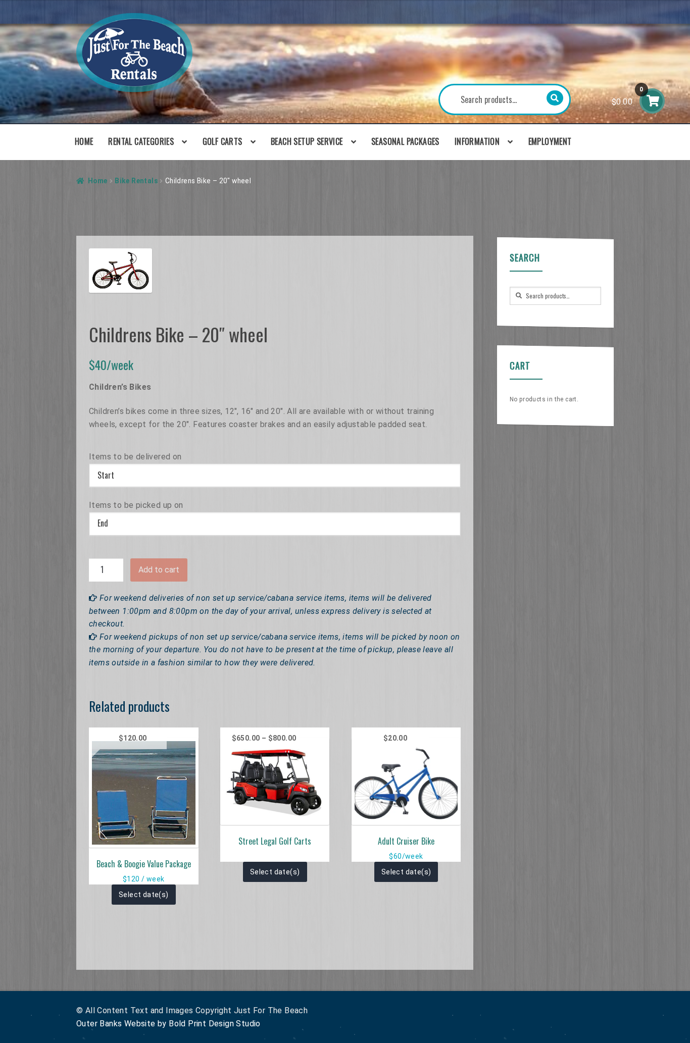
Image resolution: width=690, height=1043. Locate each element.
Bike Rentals (136, 181)
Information (477, 141)
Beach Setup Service (307, 141)
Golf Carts (222, 141)
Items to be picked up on (136, 505)
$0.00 (628, 96)
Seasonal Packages (405, 141)
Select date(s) (144, 895)
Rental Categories (141, 141)
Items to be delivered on (135, 456)
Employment (550, 141)
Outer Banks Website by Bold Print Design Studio (168, 1023)
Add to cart (158, 570)
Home (84, 141)
